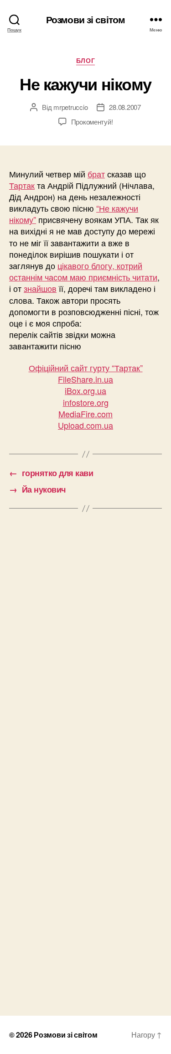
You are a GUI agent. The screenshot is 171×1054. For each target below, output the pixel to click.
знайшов (40, 288)
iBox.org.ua (85, 390)
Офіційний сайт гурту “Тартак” (86, 368)
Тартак (22, 185)
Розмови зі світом (85, 19)
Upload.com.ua (85, 425)
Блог (85, 61)
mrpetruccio (70, 107)
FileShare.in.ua (85, 379)
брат (96, 174)
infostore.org (86, 402)
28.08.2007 (124, 107)
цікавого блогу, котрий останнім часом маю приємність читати (83, 271)
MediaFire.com (85, 414)
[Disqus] (85, 645)
